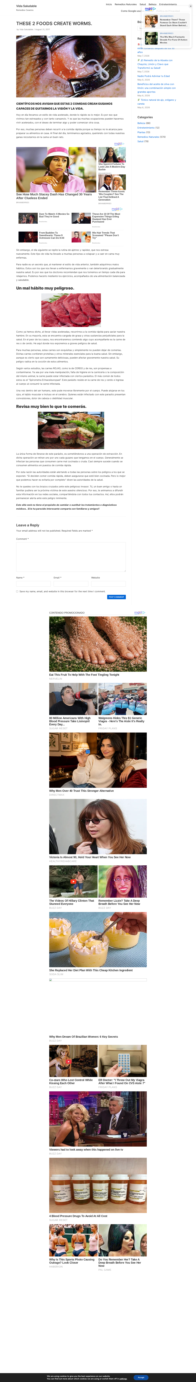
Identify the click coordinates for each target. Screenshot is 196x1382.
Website (95, 577)
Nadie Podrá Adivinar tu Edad (153, 76)
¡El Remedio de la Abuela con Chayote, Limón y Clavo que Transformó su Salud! (154, 64)
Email (57, 577)
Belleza (152, 4)
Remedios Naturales (126, 4)
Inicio (109, 4)
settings (123, 1379)
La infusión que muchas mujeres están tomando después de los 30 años (156, 48)
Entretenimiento (168, 4)
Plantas (141, 132)
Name (20, 577)
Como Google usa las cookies (137, 10)
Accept (141, 1377)
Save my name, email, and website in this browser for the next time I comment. (62, 591)
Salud (143, 4)
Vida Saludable (26, 29)
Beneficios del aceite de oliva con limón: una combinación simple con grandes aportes (156, 88)
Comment (22, 538)
